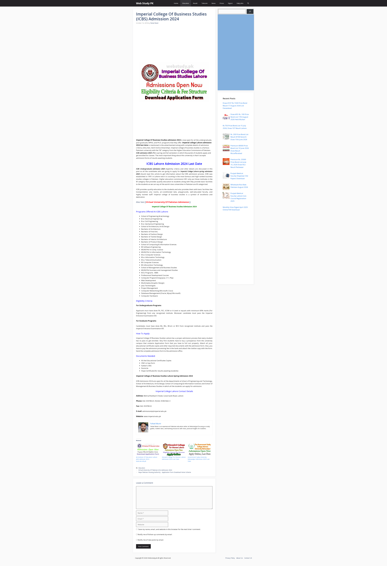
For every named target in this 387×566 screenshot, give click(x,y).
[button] (248, 3)
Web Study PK (144, 3)
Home (176, 3)
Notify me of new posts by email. (151, 540)
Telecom (204, 3)
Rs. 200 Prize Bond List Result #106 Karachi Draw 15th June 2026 (239, 137)
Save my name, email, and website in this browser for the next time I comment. (169, 529)
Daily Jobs (240, 3)
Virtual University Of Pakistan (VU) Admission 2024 (155, 470)
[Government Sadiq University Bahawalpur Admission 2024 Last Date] (200, 449)
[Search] (250, 11)
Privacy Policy (230, 558)
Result (195, 3)
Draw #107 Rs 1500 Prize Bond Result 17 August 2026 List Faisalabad (235, 105)
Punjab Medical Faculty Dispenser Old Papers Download (239, 176)
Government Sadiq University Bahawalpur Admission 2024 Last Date (199, 459)
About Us (239, 558)
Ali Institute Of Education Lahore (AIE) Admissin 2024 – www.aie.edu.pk (146, 459)
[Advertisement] (174, 44)
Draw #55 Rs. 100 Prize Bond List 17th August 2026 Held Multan (239, 117)
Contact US (248, 558)
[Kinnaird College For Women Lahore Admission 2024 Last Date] (174, 449)
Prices (222, 3)
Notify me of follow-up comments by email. (155, 534)
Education (185, 3)
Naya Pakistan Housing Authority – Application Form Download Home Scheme (164, 472)
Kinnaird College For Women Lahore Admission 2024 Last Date (174, 458)
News (214, 3)
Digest (230, 3)
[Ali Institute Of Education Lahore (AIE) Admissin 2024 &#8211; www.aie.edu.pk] (148, 449)
